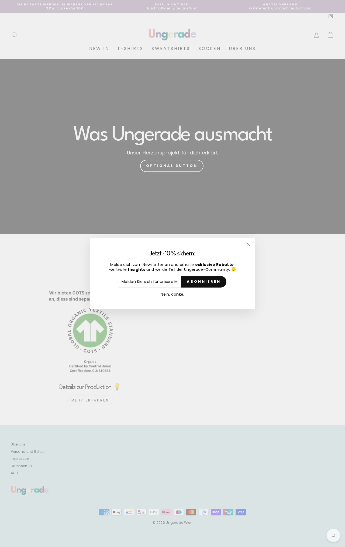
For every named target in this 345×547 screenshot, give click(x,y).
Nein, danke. (172, 294)
